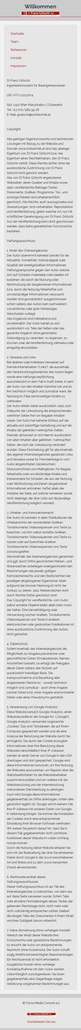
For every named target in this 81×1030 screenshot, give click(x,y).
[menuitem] (40, 33)
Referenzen (19, 50)
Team (14, 41)
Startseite (17, 33)
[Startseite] (40, 14)
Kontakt (16, 58)
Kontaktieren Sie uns (41, 1022)
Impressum (18, 66)
